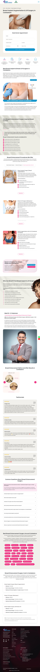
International (14, 643)
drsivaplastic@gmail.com (26, 655)
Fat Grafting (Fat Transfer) (7, 655)
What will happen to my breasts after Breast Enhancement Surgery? (16, 521)
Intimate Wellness (5, 663)
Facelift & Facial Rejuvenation (25, 632)
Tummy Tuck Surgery (6, 651)
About (13, 632)
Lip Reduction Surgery (24, 636)
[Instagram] (3, 640)
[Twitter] (6, 640)
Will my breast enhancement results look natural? (13, 505)
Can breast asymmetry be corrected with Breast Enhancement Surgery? (17, 517)
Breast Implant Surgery (10, 165)
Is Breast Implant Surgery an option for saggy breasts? (13, 493)
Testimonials (14, 642)
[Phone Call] (39, 338)
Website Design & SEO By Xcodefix (14, 670)
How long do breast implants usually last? (11, 513)
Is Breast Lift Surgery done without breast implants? (13, 501)
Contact (13, 645)
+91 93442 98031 (24, 649)
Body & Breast (8, 8)
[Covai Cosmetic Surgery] (8, 1)
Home (4, 8)
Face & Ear (13, 633)
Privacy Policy (29, 668)
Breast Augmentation (6, 658)
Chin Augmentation (24, 635)
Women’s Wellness (14, 639)
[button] (35, 382)
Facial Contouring (23, 633)
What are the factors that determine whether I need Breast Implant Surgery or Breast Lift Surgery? (19, 485)
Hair (12, 636)
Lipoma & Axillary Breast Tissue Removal (9, 656)
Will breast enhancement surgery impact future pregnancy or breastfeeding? (17, 509)
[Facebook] (8, 640)
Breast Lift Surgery (19, 165)
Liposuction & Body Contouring (7, 649)
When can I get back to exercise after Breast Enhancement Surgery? (16, 525)
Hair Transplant (23, 642)
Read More (21, 193)
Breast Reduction (5, 659)
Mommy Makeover (6, 652)
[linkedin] (3, 641)
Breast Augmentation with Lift (28, 165)
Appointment (14, 646)
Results (13, 640)
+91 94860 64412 (24, 650)
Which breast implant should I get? (10, 497)
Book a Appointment (20, 49)
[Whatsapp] (39, 336)
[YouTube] (6, 641)
